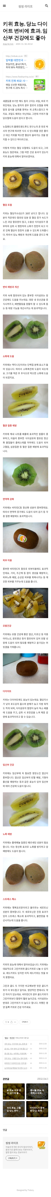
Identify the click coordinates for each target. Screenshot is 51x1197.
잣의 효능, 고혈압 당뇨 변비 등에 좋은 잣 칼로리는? (16, 1058)
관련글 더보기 (42, 1078)
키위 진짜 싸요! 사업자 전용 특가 (17, 80)
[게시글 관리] (15, 1022)
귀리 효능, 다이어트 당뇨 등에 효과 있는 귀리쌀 (16, 1044)
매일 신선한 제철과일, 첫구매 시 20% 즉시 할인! (17, 86)
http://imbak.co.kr (14, 56)
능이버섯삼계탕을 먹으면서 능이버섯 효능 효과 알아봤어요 (16, 1068)
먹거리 (12, 1038)
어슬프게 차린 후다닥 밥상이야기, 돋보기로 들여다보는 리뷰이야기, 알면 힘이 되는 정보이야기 (19, 1149)
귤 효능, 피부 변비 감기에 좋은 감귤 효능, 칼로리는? (16, 1048)
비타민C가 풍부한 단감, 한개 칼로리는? (16, 1063)
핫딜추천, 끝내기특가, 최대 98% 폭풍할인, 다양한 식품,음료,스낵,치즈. (17, 65)
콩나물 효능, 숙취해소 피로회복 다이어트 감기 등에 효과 (16, 1053)
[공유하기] (11, 1022)
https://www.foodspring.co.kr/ (20, 76)
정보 (6, 1038)
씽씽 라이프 (12, 1143)
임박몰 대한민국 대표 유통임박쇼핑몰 (16, 60)
